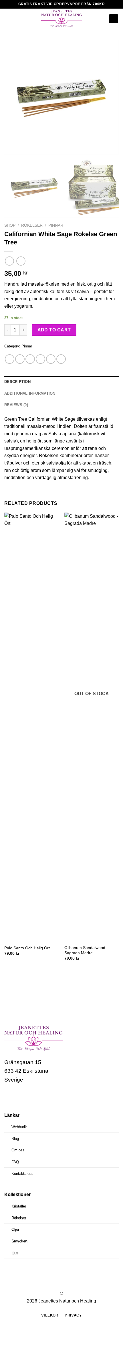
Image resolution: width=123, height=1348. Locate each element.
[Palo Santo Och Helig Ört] (31, 727)
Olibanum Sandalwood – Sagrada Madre (86, 950)
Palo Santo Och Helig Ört (27, 948)
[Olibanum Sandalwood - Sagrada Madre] (91, 727)
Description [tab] (17, 382)
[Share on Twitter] (30, 359)
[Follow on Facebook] (9, 1097)
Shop (9, 225)
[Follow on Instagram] (20, 1097)
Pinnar (55, 225)
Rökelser (32, 225)
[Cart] (113, 18)
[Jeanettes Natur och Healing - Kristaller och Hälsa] (61, 19)
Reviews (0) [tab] (16, 405)
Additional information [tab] (29, 393)
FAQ (15, 1162)
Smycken (19, 1241)
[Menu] (7, 18)
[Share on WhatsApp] (9, 359)
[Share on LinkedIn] (61, 359)
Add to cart (54, 329)
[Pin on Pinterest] (50, 359)
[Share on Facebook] (20, 359)
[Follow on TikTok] (31, 1097)
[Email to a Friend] (40, 359)
